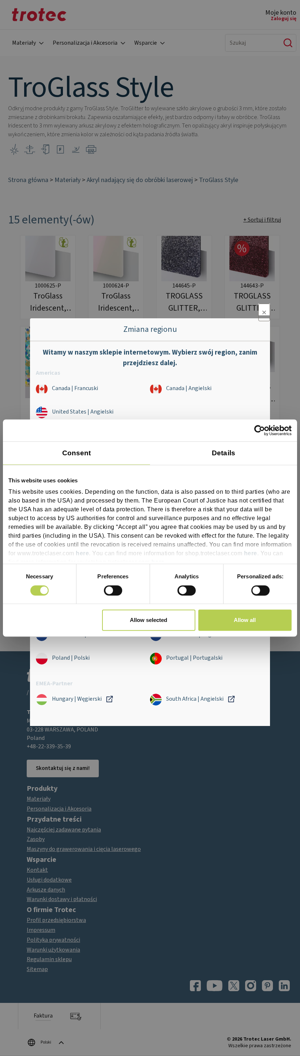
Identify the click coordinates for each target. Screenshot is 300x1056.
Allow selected (148, 620)
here (82, 554)
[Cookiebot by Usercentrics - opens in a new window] (260, 430)
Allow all (245, 620)
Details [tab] (223, 453)
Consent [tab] (76, 453)
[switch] (113, 590)
